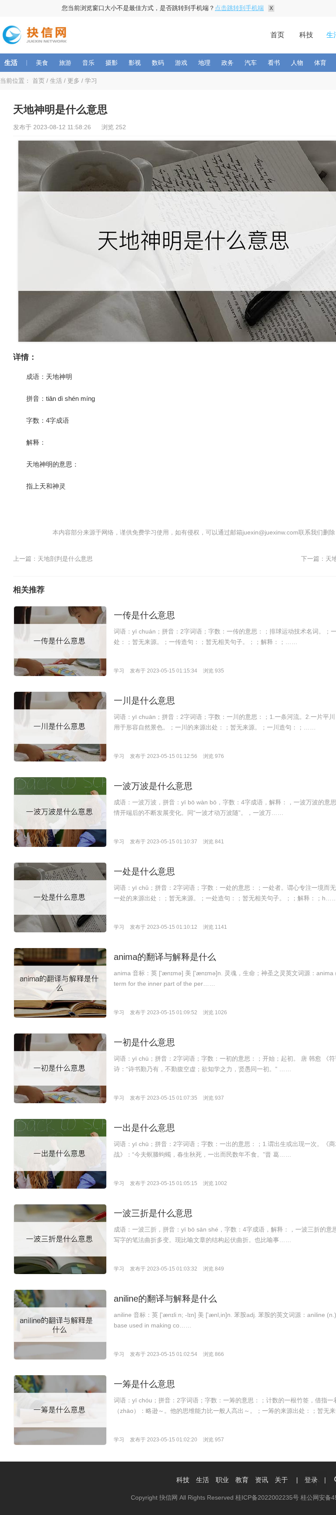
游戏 (181, 62)
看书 (274, 62)
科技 (306, 35)
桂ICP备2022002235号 (267, 1497)
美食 (42, 62)
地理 (204, 62)
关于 (281, 1479)
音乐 (88, 62)
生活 (11, 62)
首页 (277, 35)
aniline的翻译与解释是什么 (165, 1298)
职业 (222, 1479)
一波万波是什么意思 (153, 786)
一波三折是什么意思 (153, 1213)
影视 (135, 62)
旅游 (65, 62)
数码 (158, 62)
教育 (241, 1479)
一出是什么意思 (144, 1128)
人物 (297, 62)
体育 (320, 62)
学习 (91, 80)
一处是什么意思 (144, 871)
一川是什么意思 (144, 700)
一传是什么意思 (144, 615)
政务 (227, 62)
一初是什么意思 (144, 1042)
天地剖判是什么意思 (65, 558)
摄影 (111, 62)
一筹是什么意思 (144, 1384)
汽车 (251, 62)
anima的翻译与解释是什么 (165, 957)
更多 (73, 80)
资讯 (261, 1479)
